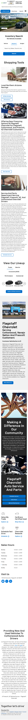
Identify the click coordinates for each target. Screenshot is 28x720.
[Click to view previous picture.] (2, 22)
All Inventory (7, 99)
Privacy (20, 711)
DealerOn (12, 711)
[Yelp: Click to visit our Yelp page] (10, 581)
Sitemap (16, 711)
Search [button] (14, 53)
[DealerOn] (5, 710)
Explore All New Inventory (14, 291)
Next (24, 283)
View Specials (6, 171)
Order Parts (14, 499)
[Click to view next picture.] (26, 22)
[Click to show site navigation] (25, 11)
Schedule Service (7, 254)
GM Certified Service (14, 503)
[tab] (5, 43)
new (16, 645)
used (21, 645)
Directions (14, 11)
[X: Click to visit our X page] (7, 581)
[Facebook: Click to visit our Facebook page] (3, 581)
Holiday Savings (7, 96)
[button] (5, 11)
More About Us (8, 382)
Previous (3, 283)
